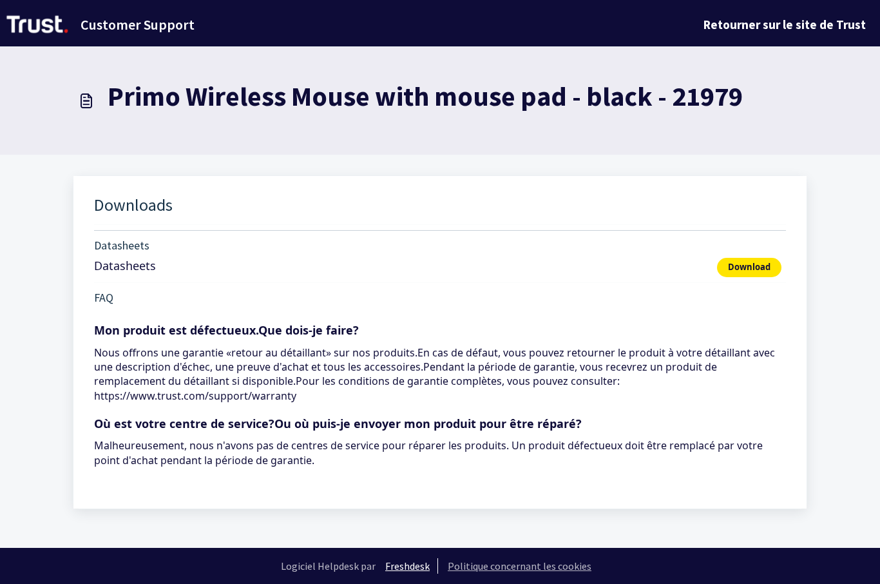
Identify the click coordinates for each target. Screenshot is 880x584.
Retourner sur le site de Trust (784, 24)
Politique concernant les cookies (519, 566)
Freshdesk (407, 566)
